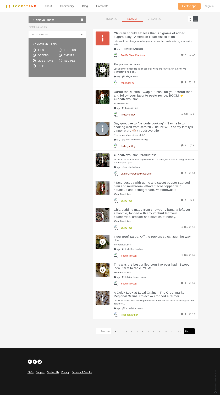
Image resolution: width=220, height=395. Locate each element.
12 (179, 331)
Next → (189, 331)
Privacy (65, 372)
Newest (132, 18)
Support (40, 372)
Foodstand (21, 6)
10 (165, 331)
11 (172, 331)
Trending (110, 18)
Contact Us (53, 372)
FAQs (31, 372)
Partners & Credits (82, 372)
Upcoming (154, 18)
